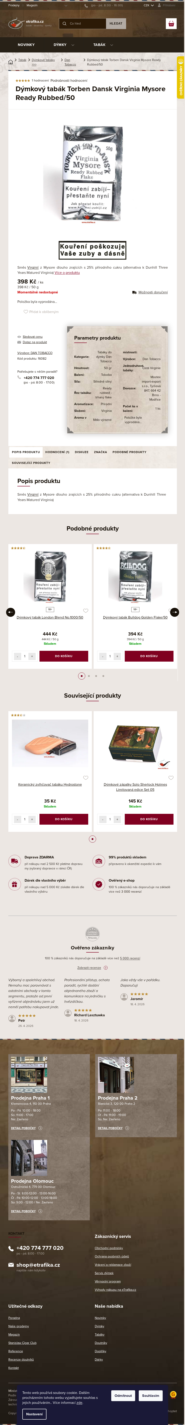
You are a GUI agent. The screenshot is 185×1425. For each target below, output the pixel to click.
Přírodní (106, 404)
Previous (10, 612)
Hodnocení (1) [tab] (57, 452)
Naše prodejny (18, 1326)
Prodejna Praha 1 (30, 1098)
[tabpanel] (50, 606)
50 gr (108, 368)
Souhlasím (150, 1395)
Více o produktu (67, 272)
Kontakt (13, 1368)
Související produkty (31, 463)
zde (79, 1402)
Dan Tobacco (152, 359)
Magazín (32, 5)
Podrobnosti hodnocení (69, 80)
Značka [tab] (100, 452)
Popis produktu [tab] (26, 452)
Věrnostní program (108, 1281)
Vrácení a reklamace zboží (113, 1265)
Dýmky (99, 1326)
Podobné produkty (129, 452)
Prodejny (13, 5)
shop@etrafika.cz (38, 1265)
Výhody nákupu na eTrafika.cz (115, 1290)
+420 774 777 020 (39, 378)
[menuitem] (26, 44)
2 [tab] (89, 676)
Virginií (33, 267)
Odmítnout (123, 1395)
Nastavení (34, 1414)
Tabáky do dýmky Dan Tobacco (104, 356)
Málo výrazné (102, 420)
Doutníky (101, 1343)
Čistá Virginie (151, 368)
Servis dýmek (104, 1273)
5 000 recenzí (130, 958)
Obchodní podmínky (109, 1248)
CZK (147, 5)
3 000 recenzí (131, 892)
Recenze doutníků (21, 1359)
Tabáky (99, 1335)
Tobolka (106, 375)
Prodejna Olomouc (32, 1181)
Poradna (14, 1318)
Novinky (100, 1318)
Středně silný (102, 381)
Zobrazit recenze (89, 968)
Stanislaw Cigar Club (22, 1343)
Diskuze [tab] (82, 452)
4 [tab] (103, 676)
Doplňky (100, 1351)
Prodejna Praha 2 (117, 1098)
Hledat (116, 23)
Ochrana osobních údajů (112, 1256)
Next (174, 612)
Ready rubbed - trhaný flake (103, 392)
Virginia (106, 411)
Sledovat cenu (33, 337)
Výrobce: (35, 353)
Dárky (99, 1359)
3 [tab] (96, 676)
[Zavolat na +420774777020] (104, 5)
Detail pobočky (23, 1128)
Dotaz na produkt (35, 342)
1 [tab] (82, 676)
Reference (15, 1351)
